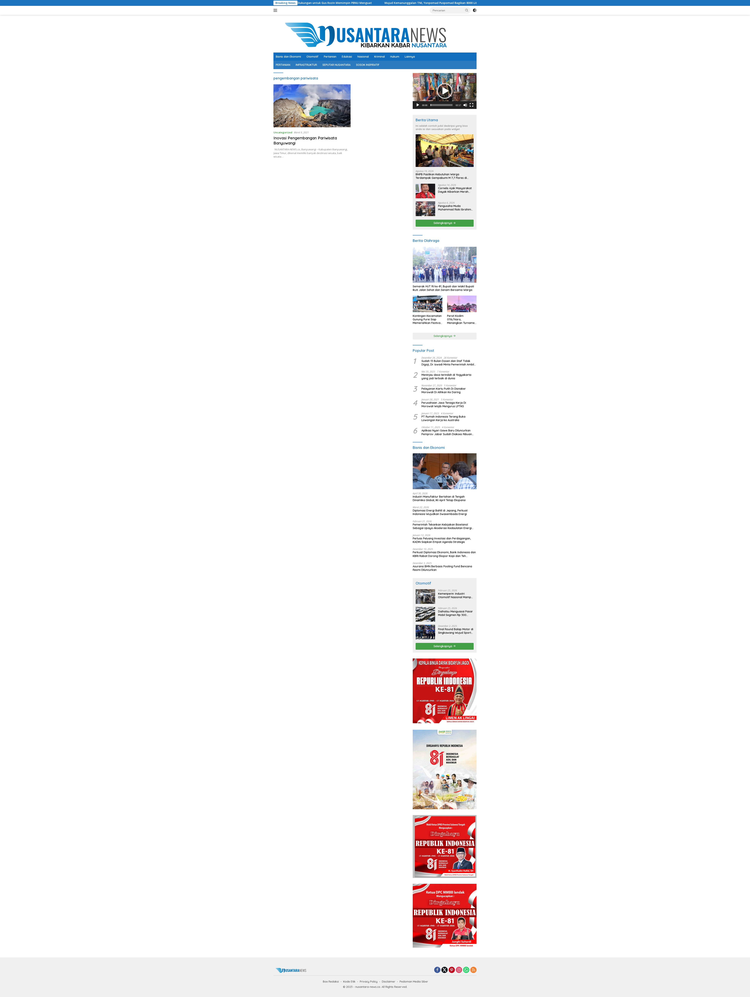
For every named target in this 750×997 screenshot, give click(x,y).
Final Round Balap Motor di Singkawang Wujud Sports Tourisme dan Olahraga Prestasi (455, 630)
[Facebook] (437, 970)
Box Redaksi (331, 981)
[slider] (441, 105)
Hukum (394, 56)
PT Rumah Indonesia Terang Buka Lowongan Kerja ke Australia (443, 418)
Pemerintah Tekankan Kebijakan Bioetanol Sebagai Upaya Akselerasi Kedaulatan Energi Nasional (442, 526)
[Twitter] (444, 970)
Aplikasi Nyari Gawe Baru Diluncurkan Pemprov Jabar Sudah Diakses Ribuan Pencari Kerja (446, 432)
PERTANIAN (283, 65)
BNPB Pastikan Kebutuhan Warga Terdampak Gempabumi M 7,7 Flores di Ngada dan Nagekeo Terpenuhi (441, 176)
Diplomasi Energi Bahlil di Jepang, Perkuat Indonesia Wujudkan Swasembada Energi (440, 512)
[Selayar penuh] (471, 105)
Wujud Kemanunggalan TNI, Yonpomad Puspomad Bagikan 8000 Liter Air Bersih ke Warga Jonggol (382, 3)
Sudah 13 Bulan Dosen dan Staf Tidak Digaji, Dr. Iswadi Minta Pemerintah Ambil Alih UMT (447, 362)
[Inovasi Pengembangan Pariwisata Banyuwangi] (312, 105)
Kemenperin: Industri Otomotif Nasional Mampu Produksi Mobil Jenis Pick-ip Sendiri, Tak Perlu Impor (455, 595)
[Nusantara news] (375, 35)
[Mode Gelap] (475, 10)
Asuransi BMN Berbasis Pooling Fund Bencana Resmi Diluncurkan (442, 568)
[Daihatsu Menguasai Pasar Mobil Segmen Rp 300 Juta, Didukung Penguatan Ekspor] (425, 614)
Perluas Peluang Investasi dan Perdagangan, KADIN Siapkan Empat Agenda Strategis (442, 540)
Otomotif (312, 56)
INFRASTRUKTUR (306, 65)
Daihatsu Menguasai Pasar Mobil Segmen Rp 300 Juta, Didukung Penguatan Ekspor (455, 613)
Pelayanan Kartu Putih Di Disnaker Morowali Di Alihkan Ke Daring (443, 390)
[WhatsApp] (466, 970)
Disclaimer (388, 981)
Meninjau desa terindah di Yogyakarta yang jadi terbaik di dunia (446, 376)
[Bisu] (465, 105)
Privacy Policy (369, 981)
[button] (467, 10)
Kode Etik (349, 981)
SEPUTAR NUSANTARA (336, 65)
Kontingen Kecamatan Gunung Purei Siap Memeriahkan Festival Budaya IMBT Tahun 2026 (427, 319)
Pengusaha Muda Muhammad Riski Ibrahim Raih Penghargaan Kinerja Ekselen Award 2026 (455, 207)
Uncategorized (282, 132)
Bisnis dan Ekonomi (288, 56)
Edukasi (347, 56)
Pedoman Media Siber (414, 981)
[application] (445, 91)
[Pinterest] (452, 970)
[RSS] (473, 970)
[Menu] (276, 10)
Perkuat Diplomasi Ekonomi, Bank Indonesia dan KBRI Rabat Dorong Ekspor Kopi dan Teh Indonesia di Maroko (444, 554)
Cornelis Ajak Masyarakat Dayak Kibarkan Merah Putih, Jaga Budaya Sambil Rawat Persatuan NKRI (455, 189)
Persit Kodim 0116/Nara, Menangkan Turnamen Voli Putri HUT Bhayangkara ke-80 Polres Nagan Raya (461, 319)
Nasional (363, 56)
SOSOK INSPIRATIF (367, 65)
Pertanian (330, 56)
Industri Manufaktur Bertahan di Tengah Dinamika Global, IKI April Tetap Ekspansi (439, 498)
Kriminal (379, 56)
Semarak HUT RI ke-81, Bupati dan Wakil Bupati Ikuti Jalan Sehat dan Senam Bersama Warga (443, 288)
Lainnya (410, 56)
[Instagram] (459, 970)
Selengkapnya (443, 223)
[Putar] (418, 105)
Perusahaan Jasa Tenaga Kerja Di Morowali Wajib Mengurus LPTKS (443, 404)
